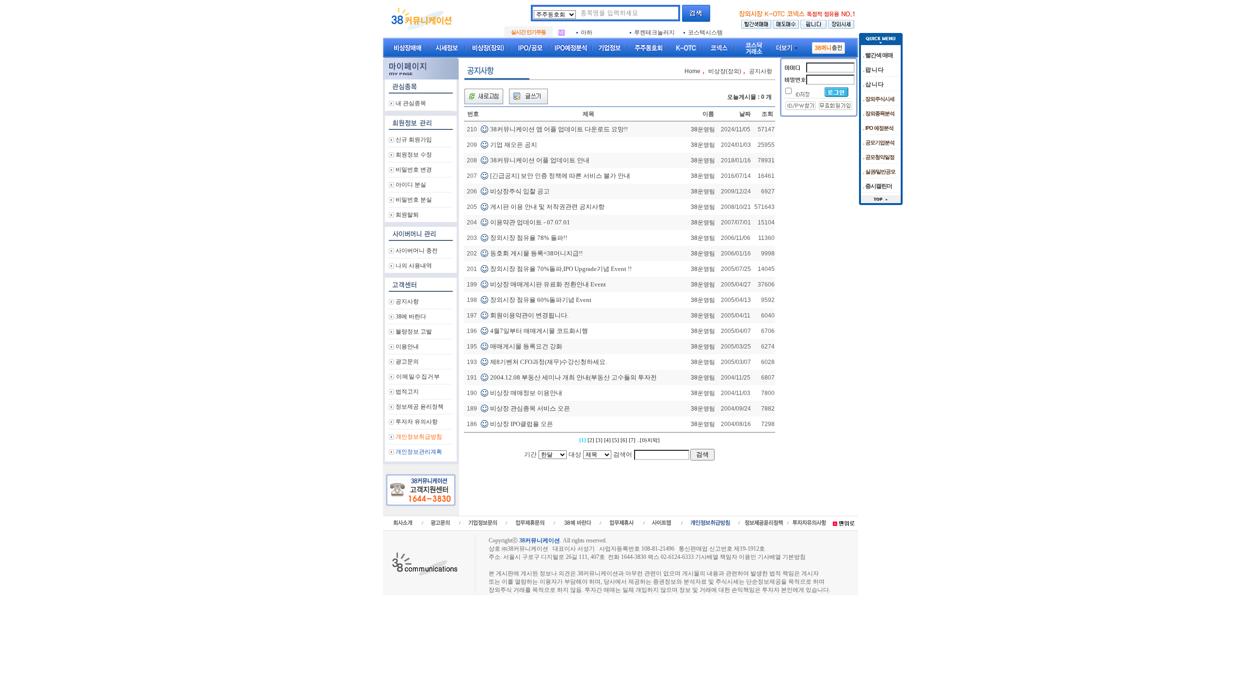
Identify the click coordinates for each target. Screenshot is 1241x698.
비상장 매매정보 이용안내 (526, 393)
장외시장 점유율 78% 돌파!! (528, 237)
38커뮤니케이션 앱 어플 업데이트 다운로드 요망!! (559, 129)
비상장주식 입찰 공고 (520, 191)
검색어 (622, 454)
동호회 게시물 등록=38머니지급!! (536, 253)
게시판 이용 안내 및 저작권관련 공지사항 (547, 206)
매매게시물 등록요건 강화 (526, 346)
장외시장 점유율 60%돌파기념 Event (540, 299)
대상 (575, 454)
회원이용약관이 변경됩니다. (529, 315)
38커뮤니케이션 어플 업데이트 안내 (539, 160)
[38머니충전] (828, 46)
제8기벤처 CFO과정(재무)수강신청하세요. (548, 361)
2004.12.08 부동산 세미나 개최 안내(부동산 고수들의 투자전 (573, 377)
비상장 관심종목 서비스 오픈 (530, 408)
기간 (530, 454)
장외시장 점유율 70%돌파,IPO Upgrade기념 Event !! (561, 268)
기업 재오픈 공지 (513, 144)
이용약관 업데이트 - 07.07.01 (530, 222)
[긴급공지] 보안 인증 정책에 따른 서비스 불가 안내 (560, 175)
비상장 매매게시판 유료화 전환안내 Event (548, 284)
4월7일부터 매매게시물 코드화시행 (539, 330)
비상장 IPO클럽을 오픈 (521, 424)
